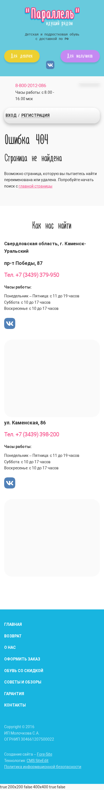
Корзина (89, 83)
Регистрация (35, 115)
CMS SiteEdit (38, 760)
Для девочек (22, 55)
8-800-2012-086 (30, 85)
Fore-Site (44, 754)
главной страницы (35, 186)
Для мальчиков (80, 55)
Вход (11, 115)
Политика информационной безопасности (42, 766)
